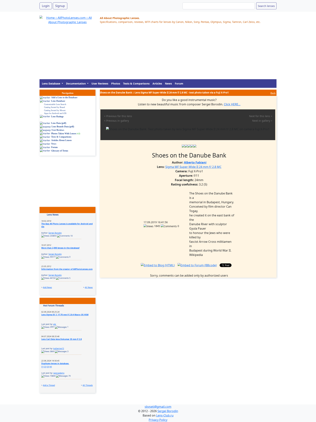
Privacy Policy (158, 420)
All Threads (88, 385)
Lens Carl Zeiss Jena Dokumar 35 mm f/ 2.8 (61, 339)
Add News (47, 287)
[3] (48, 366)
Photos (115, 83)
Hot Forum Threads (53, 305)
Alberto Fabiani (195, 162)
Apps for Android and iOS (55, 113)
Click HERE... (232, 104)
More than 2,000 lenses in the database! (60, 248)
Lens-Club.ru (165, 415)
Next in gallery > (262, 120)
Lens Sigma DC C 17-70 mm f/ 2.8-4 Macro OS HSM (65, 314)
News (168, 83)
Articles (157, 83)
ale (54, 324)
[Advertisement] (149, 53)
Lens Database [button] (51, 83)
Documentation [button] (76, 83)
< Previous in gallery (116, 120)
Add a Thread (49, 385)
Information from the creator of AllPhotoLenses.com (67, 269)
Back (273, 93)
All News (89, 287)
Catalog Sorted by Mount (54, 110)
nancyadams (58, 373)
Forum (179, 83)
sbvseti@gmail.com (158, 407)
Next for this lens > (260, 116)
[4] (51, 366)
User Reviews (99, 83)
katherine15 (58, 348)
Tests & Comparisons (136, 83)
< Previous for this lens (118, 116)
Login (46, 6)
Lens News (53, 214)
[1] (42, 366)
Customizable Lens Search (55, 104)
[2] (45, 366)
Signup (60, 6)
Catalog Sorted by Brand (54, 107)
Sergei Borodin (55, 233)
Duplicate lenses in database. (55, 363)
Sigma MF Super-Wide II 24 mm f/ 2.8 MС (193, 167)
